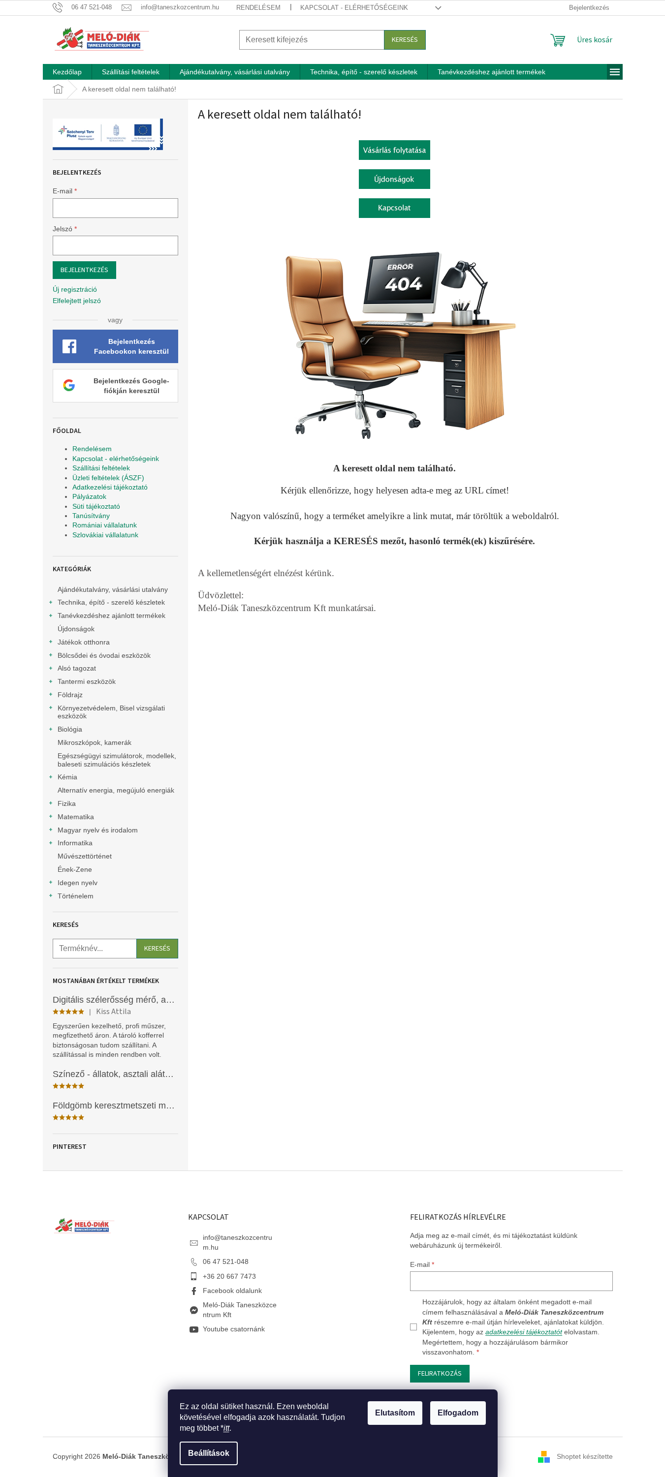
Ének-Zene (75, 869)
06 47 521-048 (226, 1261)
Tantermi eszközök (87, 681)
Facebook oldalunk (232, 1290)
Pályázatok (89, 496)
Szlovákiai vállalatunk (105, 535)
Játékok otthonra (84, 642)
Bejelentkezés (84, 270)
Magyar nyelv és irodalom (98, 830)
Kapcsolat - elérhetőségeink (354, 7)
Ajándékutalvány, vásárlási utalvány (113, 589)
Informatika (75, 843)
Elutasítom (395, 1413)
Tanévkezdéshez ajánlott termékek (111, 615)
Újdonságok (76, 629)
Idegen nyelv (77, 883)
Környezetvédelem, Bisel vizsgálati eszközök (111, 712)
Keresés (405, 40)
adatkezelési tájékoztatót (523, 1332)
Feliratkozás (440, 1374)
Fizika (67, 803)
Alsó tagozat (77, 668)
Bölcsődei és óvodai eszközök (104, 655)
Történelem (76, 896)
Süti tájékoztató (96, 506)
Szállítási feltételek (101, 468)
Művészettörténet (85, 856)
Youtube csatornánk (234, 1329)
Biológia (70, 729)
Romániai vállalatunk (104, 525)
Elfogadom (458, 1413)
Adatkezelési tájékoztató (110, 487)
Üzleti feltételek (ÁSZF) (108, 478)
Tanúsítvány (91, 516)
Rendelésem (258, 7)
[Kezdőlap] (394, 149)
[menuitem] (67, 72)
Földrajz (70, 695)
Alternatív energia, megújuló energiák (116, 790)
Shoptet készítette (585, 1456)
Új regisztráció (75, 289)
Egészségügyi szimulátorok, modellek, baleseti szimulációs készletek (117, 760)
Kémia (67, 777)
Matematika (76, 817)
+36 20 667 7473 (229, 1276)
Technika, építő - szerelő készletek (111, 602)
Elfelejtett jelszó (77, 301)
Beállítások (208, 1453)
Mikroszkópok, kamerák (94, 742)
